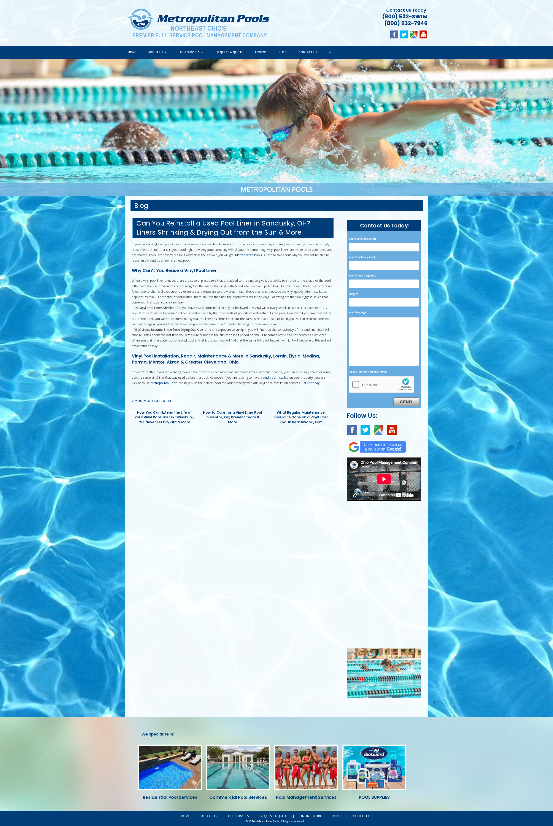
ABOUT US (209, 816)
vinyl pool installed (275, 377)
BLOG (337, 816)
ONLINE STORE (311, 816)
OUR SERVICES (238, 816)
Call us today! (311, 383)
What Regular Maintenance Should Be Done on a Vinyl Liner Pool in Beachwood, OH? (300, 417)
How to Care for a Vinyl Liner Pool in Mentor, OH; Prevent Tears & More (232, 417)
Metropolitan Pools (248, 255)
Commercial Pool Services (238, 797)
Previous (5, 126)
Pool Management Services (306, 797)
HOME (185, 816)
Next (547, 126)
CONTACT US (362, 816)
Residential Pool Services (170, 797)
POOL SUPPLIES (374, 797)
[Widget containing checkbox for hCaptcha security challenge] (381, 384)
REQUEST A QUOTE (274, 816)
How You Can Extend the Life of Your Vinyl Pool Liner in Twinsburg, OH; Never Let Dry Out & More (164, 417)
